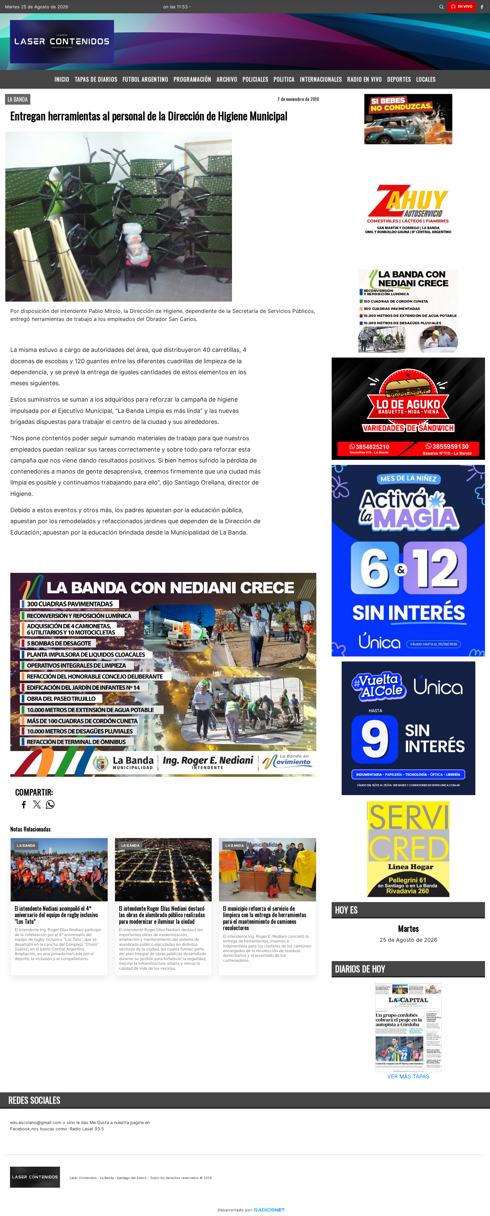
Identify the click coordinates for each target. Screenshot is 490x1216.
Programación (192, 79)
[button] (441, 6)
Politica (284, 79)
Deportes (399, 79)
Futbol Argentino (145, 79)
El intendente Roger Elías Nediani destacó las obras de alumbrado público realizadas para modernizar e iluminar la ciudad (162, 915)
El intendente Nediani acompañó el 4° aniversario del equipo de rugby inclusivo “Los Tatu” (56, 915)
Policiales (255, 79)
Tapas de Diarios (96, 79)
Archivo (227, 79)
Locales (426, 79)
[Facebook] (481, 6)
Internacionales (321, 79)
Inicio (62, 79)
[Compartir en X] (37, 804)
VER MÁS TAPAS (408, 1076)
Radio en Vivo (364, 79)
